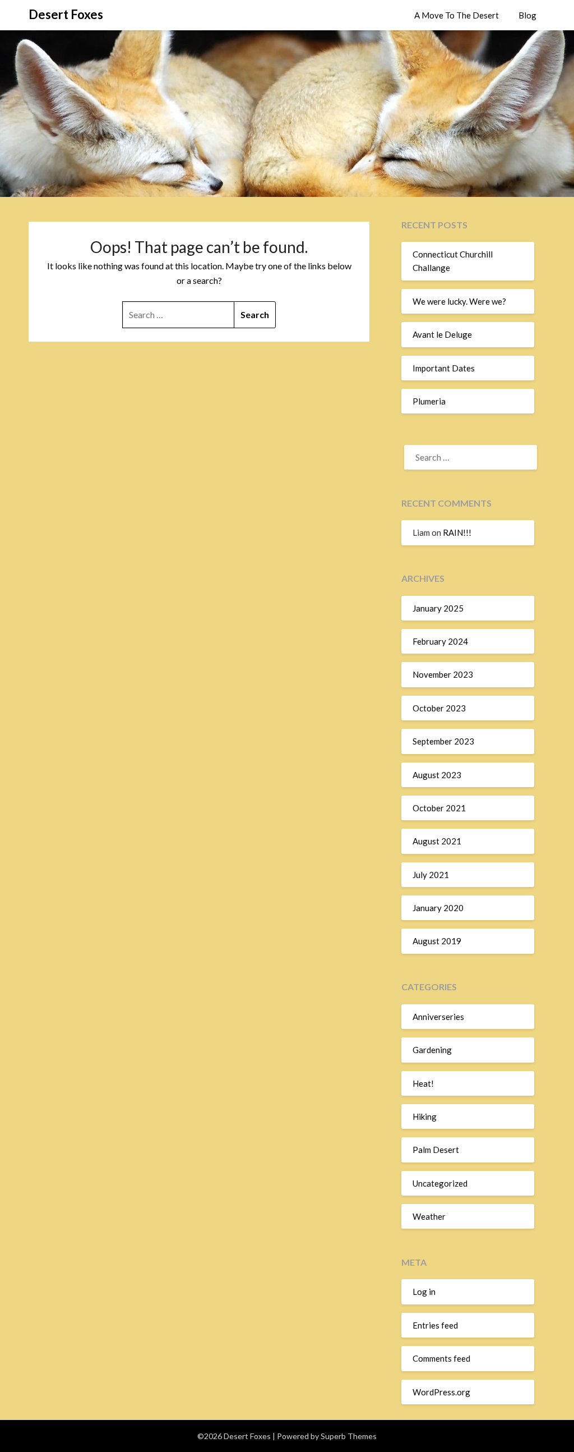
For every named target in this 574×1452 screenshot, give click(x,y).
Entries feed (435, 1325)
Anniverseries (438, 1017)
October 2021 (439, 808)
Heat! (423, 1083)
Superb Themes (349, 1436)
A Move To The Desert (456, 15)
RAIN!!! (457, 532)
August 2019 (437, 941)
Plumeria (429, 401)
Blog (527, 15)
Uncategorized (440, 1183)
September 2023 (443, 741)
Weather (429, 1216)
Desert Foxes (66, 14)
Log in (424, 1291)
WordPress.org (441, 1392)
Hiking (425, 1116)
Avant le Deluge (442, 334)
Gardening (432, 1050)
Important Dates (444, 368)
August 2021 (437, 841)
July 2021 (431, 875)
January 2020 (438, 908)
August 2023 (437, 775)
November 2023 (443, 674)
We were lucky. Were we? (459, 301)
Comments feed (441, 1358)
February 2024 (440, 641)
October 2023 (439, 708)
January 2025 (438, 608)
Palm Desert (436, 1150)
